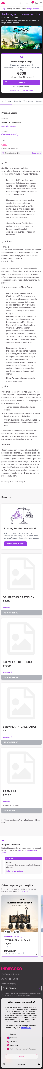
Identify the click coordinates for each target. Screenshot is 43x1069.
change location (32, 9)
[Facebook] (2, 979)
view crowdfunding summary (21, 90)
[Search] (21, 3)
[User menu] (36, 3)
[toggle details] (37, 955)
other (4, 144)
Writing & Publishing (9, 134)
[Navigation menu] (40, 3)
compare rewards (15, 544)
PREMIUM (9, 791)
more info (5, 126)
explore (25, 891)
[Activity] (32, 3)
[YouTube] (10, 979)
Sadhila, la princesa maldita (20, 14)
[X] (6, 979)
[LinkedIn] (17, 979)
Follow (21, 82)
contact (13, 126)
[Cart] (27, 3)
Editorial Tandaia (11, 17)
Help (20, 850)
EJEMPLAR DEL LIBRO (17, 662)
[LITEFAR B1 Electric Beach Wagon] (19, 913)
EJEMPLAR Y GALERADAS (20, 726)
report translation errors (21, 995)
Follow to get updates (14, 871)
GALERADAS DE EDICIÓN (18, 597)
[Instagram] (14, 979)
